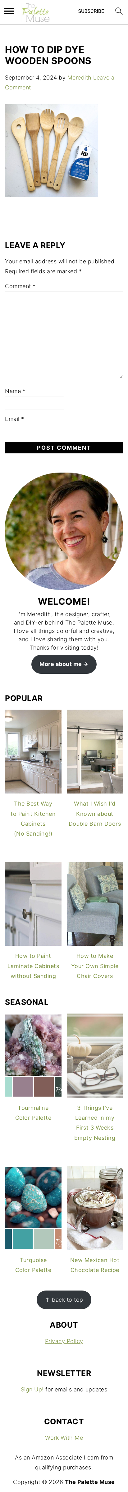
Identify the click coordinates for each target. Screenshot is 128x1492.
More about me (60, 664)
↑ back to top (64, 1299)
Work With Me (64, 1437)
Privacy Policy (64, 1341)
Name (15, 391)
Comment (20, 286)
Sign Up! (32, 1389)
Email (14, 419)
